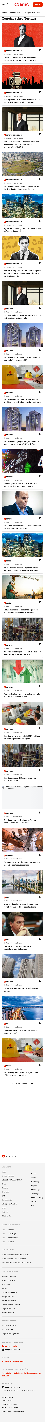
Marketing (35, 1182)
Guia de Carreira (8, 1242)
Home (4, 1172)
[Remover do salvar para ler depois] (40, 50)
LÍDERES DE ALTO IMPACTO (12, 1180)
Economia (5, 1192)
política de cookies (9, 1404)
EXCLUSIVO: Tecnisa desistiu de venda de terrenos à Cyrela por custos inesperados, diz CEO (21, 144)
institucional (7, 1397)
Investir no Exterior (9, 1301)
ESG (3, 1196)
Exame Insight (7, 1200)
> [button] (18, 1156)
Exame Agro (35, 1190)
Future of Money (37, 1198)
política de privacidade (11, 1408)
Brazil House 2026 (8, 1281)
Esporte (34, 1186)
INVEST (4, 13)
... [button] (12, 1156)
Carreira (5, 1188)
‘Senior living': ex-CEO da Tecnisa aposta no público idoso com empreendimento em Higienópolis (22, 273)
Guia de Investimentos (10, 1238)
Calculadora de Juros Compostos (14, 1259)
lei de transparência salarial (13, 1411)
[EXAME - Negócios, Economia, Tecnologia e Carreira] (22, 4)
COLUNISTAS (6, 1216)
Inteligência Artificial (9, 1204)
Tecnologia (35, 1194)
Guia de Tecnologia (9, 1234)
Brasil (4, 1184)
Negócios (12, 13)
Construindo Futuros (9, 1293)
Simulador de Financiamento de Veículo (16, 1263)
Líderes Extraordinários (11, 1305)
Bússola (5, 1289)
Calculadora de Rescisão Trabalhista (15, 1255)
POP (32, 1206)
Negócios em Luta (8, 1309)
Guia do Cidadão (8, 1230)
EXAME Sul (6, 1285)
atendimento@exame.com (13, 1361)
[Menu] (3, 5)
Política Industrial (8, 1313)
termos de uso (7, 1400)
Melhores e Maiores (9, 1326)
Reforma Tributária (9, 1277)
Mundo (33, 1174)
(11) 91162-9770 (12, 1349)
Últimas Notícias (8, 1176)
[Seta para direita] (39, 13)
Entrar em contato (9, 1346)
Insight (20, 13)
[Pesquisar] (8, 5)
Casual (33, 1178)
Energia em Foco (8, 1297)
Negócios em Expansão (10, 1334)
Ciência (34, 1202)
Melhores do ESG (8, 1330)
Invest (4, 1208)
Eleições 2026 (30, 13)
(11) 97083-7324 (12, 1387)
